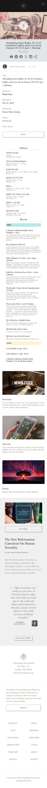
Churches (13, 752)
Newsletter (13, 745)
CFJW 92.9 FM (12, 153)
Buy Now (23, 529)
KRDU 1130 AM (13, 202)
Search (13, 759)
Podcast (13, 723)
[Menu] (43, 4)
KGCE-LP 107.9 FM (14, 178)
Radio (34, 723)
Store (34, 745)
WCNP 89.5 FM (12, 211)
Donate (34, 759)
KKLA (9, 186)
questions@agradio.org (23, 672)
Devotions (13, 738)
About (34, 752)
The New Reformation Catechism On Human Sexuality (20, 543)
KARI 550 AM (12, 169)
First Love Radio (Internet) (16, 161)
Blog (13, 730)
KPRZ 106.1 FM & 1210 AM (17, 194)
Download (6, 120)
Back (23, 134)
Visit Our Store (23, 638)
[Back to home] (23, 6)
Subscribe (34, 738)
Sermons (34, 730)
